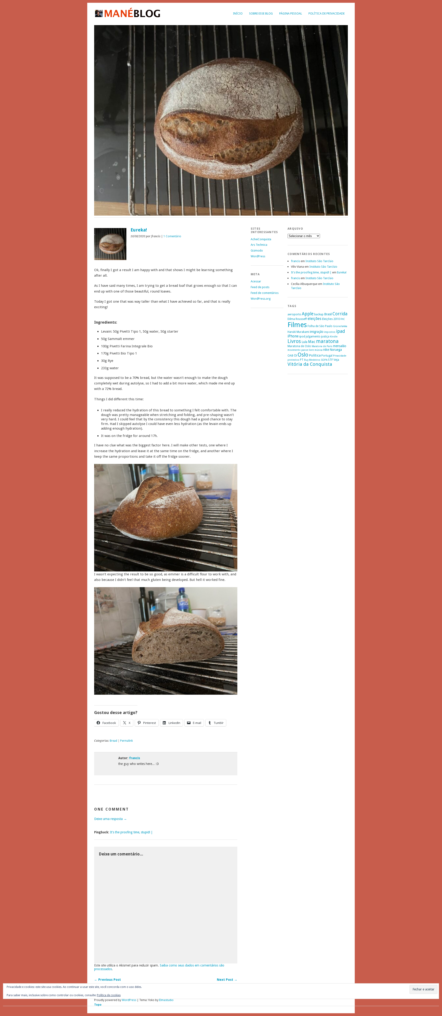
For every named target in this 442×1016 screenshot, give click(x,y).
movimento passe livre (301, 349)
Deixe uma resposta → (110, 819)
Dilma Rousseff (297, 319)
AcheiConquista (261, 239)
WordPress (258, 256)
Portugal (326, 355)
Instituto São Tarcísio (319, 261)
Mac (311, 342)
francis (134, 758)
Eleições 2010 (331, 319)
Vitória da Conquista (310, 364)
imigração (316, 332)
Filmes (297, 325)
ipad (340, 331)
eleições (314, 318)
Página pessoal (290, 13)
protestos (293, 359)
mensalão (339, 346)
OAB (290, 355)
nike (326, 349)
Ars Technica (259, 244)
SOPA (324, 359)
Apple (308, 313)
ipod (302, 336)
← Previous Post (107, 979)
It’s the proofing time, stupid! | (131, 832)
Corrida (339, 313)
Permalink (126, 740)
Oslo (303, 354)
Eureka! (341, 272)
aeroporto (294, 314)
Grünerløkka (340, 326)
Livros (294, 341)
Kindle (333, 336)
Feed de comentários (265, 293)
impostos (329, 332)
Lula (304, 342)
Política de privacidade (326, 13)
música (318, 349)
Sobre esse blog (261, 13)
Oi (295, 355)
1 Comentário (172, 236)
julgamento (313, 336)
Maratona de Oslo (299, 346)
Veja (336, 359)
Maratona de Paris (322, 346)
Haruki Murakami (298, 332)
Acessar (256, 281)
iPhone (293, 336)
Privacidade (339, 355)
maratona (327, 341)
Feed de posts (260, 287)
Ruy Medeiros (312, 359)
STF (330, 359)
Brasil (328, 314)
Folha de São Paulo (320, 326)
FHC (342, 319)
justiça (325, 336)
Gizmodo (257, 250)
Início (238, 13)
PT (301, 359)
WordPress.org (260, 298)
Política (315, 355)
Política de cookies (109, 995)
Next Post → (227, 979)
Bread (113, 740)
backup (318, 314)
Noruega (336, 349)
